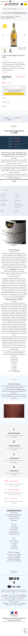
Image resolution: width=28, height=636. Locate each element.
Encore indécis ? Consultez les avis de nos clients (14, 502)
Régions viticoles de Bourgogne (14, 557)
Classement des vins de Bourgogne (14, 554)
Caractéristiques (17, 118)
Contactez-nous (14, 571)
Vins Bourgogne (16, 371)
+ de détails (4, 72)
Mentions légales (14, 531)
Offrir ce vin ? (4, 106)
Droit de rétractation (14, 529)
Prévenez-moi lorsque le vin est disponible (14, 94)
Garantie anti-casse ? (6, 102)
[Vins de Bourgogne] (11, 4)
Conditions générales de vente (14, 533)
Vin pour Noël (14, 547)
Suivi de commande (14, 528)
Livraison (4, 98)
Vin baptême (14, 545)
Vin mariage (14, 543)
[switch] (25, 632)
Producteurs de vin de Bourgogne (14, 561)
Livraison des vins (14, 540)
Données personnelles (14, 534)
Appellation (9, 119)
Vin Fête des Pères (14, 548)
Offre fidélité (14, 526)
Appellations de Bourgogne (14, 559)
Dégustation (7, 118)
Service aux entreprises (14, 542)
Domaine (19, 119)
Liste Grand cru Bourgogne (14, 556)
